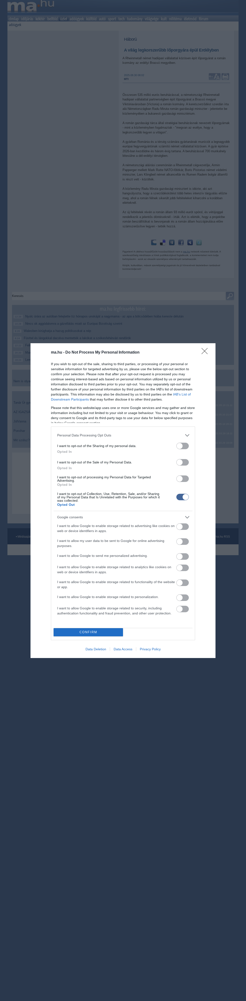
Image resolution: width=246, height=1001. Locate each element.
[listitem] (123, 435)
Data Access (123, 649)
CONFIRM (88, 632)
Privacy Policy (150, 649)
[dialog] (123, 500)
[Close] (206, 352)
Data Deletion (96, 649)
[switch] (182, 446)
